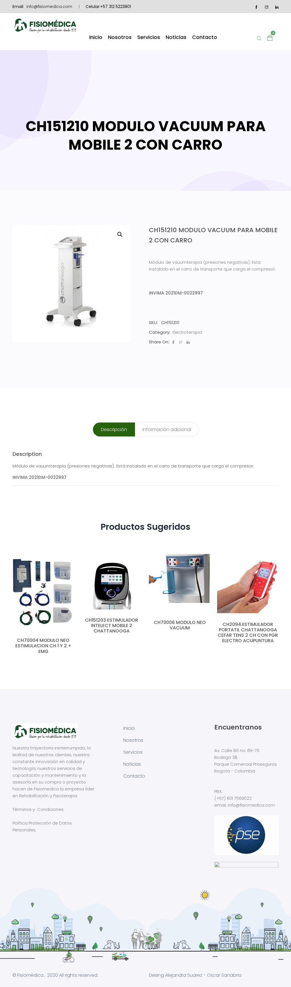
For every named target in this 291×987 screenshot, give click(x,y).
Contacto (204, 37)
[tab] (114, 429)
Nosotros (120, 37)
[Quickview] (43, 624)
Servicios (148, 37)
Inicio (95, 37)
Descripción (114, 429)
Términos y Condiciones (38, 809)
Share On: (159, 342)
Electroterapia (187, 332)
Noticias (176, 37)
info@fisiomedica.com (49, 6)
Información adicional (166, 429)
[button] (270, 37)
